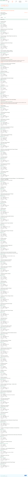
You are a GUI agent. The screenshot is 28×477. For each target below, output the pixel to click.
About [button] (26, 1)
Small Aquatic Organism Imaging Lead (6, 245)
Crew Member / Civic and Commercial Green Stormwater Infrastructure (11, 434)
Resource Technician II (4, 377)
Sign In (16, 1)
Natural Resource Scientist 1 (5, 405)
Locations (6, 5)
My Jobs (2, 8)
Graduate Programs (20, 1)
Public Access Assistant (4, 355)
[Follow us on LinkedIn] (26, 475)
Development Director (4, 363)
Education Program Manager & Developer (7, 230)
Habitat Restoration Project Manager (6, 348)
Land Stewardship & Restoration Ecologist (7, 78)
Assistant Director (3, 208)
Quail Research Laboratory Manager (6, 288)
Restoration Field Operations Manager (6, 303)
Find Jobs (8, 1)
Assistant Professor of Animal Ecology (6, 134)
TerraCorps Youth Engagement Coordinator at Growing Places (10, 427)
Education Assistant (4, 370)
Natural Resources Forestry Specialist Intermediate (8, 252)
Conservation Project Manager (5, 142)
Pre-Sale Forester (3, 201)
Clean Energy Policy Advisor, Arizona (6, 325)
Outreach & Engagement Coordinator (6, 259)
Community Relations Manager (5, 112)
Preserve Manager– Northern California (6, 50)
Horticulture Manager (4, 71)
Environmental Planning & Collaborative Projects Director (9, 420)
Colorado (4, 14)
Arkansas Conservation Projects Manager (7, 310)
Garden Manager (3, 91)
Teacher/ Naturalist (3, 281)
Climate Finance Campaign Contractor (6, 441)
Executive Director (3, 21)
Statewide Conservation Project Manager (7, 29)
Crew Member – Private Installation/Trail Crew (8, 448)
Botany (5, 17)
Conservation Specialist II (4, 412)
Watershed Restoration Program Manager (7, 193)
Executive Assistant (3, 238)
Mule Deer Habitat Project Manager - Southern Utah (8, 384)
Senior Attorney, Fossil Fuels (5, 455)
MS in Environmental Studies (5, 57)
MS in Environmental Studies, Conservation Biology (8, 99)
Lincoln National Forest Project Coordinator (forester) (9, 332)
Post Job (12, 1)
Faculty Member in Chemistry (5, 119)
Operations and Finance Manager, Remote (7, 295)
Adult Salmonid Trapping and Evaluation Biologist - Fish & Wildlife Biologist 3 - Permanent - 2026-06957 (13, 179)
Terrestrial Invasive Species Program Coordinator (8, 63)
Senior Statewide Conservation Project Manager (8, 462)
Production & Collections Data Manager (7, 42)
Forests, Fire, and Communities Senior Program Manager (9, 149)
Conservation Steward (4, 318)
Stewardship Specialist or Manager (6, 340)
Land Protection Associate (4, 171)
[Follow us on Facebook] (24, 475)
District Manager (3, 105)
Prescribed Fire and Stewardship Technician (7, 216)
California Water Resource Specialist (6, 266)
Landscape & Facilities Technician (5, 273)
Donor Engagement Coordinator (5, 163)
